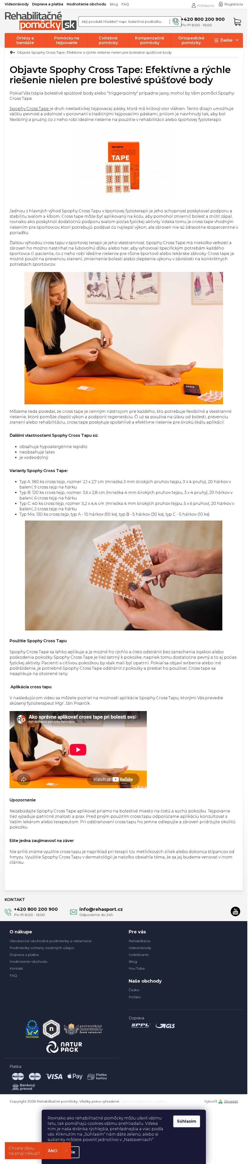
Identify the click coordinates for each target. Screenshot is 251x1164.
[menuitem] (25, 40)
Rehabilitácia (139, 941)
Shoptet (231, 1101)
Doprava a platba (47, 4)
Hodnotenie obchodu (86, 4)
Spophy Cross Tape (30, 108)
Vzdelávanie (139, 954)
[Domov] (11, 52)
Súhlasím (186, 1121)
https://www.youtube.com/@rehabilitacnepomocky (235, 911)
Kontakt (16, 968)
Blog (114, 4)
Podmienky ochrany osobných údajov (42, 948)
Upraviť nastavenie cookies (143, 1101)
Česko (134, 990)
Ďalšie (226, 40)
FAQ (125, 4)
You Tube (137, 968)
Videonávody (17, 4)
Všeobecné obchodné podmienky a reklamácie (51, 941)
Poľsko (135, 997)
